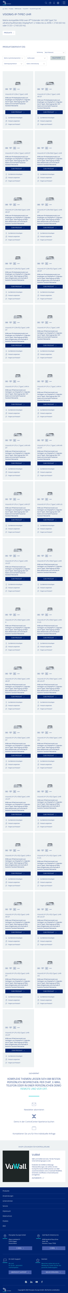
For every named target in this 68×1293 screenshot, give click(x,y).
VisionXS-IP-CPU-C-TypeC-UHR (48, 327)
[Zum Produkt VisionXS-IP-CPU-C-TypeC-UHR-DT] (18, 490)
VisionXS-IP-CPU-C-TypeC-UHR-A (17, 386)
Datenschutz (7, 1216)
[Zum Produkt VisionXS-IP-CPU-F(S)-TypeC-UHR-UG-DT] (18, 1018)
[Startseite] (15, 3)
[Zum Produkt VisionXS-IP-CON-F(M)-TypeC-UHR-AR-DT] (18, 195)
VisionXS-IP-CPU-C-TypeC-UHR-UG (49, 504)
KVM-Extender (18, 8)
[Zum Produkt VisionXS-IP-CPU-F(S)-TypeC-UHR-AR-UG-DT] (50, 900)
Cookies (5, 1221)
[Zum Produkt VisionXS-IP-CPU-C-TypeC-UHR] (50, 313)
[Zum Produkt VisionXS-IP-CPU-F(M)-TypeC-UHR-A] (18, 605)
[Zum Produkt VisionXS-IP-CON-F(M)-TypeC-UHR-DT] (50, 195)
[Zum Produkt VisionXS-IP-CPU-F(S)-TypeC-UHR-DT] (18, 959)
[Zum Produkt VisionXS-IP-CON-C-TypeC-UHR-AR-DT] (50, 80)
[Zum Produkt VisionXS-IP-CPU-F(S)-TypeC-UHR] (50, 782)
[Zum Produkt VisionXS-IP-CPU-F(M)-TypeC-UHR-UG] (50, 723)
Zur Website (37, 1178)
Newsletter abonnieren (34, 1109)
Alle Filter (56, 58)
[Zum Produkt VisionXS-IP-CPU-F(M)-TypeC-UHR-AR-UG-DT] (50, 664)
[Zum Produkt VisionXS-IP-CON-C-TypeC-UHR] (18, 80)
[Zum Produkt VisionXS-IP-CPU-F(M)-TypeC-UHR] (50, 547)
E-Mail (19, 1248)
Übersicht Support (19, 1272)
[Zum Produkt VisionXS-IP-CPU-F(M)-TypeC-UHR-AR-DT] (18, 664)
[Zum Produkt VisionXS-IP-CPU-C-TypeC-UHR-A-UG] (50, 372)
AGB (4, 1226)
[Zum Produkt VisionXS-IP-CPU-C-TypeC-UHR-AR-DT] (18, 431)
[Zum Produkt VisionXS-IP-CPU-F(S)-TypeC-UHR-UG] (50, 959)
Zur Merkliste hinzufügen (15, 117)
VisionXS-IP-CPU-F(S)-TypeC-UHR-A (18, 855)
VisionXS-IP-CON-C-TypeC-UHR (16, 94)
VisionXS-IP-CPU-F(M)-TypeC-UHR (49, 561)
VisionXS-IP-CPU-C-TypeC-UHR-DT (17, 504)
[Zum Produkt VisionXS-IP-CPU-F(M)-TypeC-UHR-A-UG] (50, 605)
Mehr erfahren (52, 1272)
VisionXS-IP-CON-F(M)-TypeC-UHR (49, 153)
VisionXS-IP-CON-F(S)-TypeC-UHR (17, 269)
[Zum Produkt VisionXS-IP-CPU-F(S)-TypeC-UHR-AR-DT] (18, 900)
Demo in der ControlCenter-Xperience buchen (34, 1121)
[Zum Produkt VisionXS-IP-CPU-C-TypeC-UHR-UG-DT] (18, 547)
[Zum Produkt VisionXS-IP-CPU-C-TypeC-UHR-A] (18, 372)
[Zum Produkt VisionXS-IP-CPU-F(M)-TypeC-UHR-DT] (18, 723)
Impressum (7, 1211)
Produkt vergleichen (14, 121)
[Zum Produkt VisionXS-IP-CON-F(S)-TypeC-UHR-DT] (18, 313)
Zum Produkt (16, 112)
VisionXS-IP (25, 8)
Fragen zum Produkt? (14, 124)
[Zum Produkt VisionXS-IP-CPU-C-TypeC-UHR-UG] (50, 490)
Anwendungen (8, 1196)
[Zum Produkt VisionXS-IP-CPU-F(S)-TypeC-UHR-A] (18, 841)
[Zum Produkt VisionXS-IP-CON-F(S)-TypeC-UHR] (18, 254)
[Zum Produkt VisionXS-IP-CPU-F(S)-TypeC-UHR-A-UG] (50, 841)
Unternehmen (8, 1201)
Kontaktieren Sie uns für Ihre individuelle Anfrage (34, 1133)
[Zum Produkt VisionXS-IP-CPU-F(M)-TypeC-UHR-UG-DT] (18, 782)
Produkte (11, 8)
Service (5, 1206)
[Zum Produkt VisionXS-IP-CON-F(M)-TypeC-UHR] (50, 139)
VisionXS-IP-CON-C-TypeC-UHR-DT (17, 153)
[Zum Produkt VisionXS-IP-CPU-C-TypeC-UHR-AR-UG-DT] (50, 431)
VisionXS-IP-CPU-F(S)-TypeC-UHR (49, 796)
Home (6, 8)
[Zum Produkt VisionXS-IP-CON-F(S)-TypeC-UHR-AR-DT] (50, 254)
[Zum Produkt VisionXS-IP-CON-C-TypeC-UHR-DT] (18, 139)
